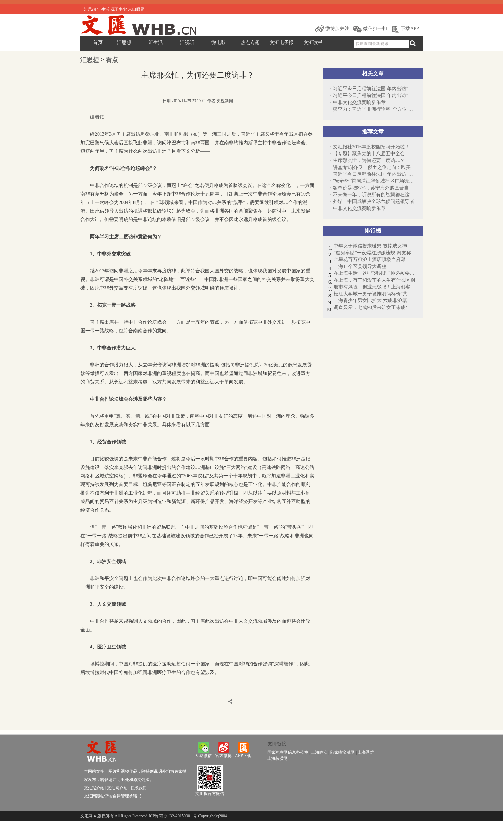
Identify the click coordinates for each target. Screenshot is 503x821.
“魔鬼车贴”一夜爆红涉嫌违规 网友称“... (375, 252)
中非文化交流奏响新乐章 (359, 102)
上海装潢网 (277, 758)
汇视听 (187, 42)
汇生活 (156, 42)
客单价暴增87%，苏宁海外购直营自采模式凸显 (374, 187)
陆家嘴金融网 (342, 752)
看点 (112, 59)
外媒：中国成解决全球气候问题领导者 (373, 201)
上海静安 (319, 752)
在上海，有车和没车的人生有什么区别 (374, 280)
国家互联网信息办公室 (287, 752)
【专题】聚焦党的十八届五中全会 (369, 153)
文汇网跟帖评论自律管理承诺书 (112, 796)
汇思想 (124, 42)
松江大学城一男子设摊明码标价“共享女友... (375, 293)
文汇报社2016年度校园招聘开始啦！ (371, 146)
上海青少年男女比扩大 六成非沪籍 (370, 300)
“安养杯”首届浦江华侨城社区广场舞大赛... (374, 181)
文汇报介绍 (94, 787)
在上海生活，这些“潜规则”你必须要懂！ (375, 273)
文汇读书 (313, 42)
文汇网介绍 (117, 787)
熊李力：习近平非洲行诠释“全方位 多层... (374, 109)
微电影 (218, 42)
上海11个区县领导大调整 (360, 266)
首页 (98, 42)
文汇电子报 (282, 42)
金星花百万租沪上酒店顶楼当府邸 (369, 259)
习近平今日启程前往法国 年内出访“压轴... (374, 88)
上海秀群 (366, 752)
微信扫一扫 (374, 28)
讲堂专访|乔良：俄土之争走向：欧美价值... (374, 167)
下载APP (409, 28)
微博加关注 (336, 28)
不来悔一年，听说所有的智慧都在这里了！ (374, 194)
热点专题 (250, 42)
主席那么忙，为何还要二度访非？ (369, 160)
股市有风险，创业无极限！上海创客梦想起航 (375, 287)
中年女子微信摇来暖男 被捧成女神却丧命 (375, 245)
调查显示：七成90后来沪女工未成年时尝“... (375, 307)
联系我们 (138, 787)
